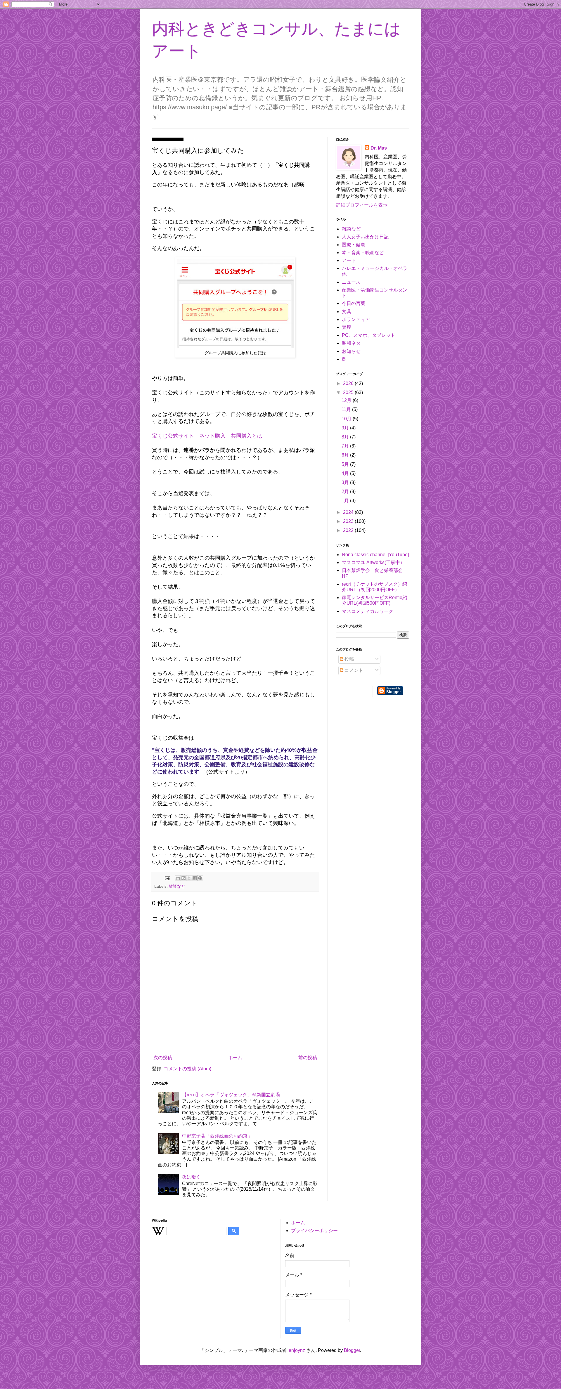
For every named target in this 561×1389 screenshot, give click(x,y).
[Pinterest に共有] (200, 878)
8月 (346, 436)
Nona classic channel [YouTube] (375, 554)
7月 (346, 445)
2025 (349, 392)
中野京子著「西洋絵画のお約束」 (217, 1135)
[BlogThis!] (183, 878)
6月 (346, 454)
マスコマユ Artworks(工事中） (373, 562)
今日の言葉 (353, 303)
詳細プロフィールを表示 (361, 204)
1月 (346, 500)
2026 (349, 383)
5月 (346, 464)
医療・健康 (353, 244)
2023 (349, 521)
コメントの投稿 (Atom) (187, 1068)
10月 (347, 418)
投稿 (348, 659)
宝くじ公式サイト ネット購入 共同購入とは (207, 436)
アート (349, 260)
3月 (346, 482)
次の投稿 (162, 1057)
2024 (349, 512)
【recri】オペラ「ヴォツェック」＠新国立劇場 (231, 1094)
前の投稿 (307, 1057)
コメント (353, 670)
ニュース (351, 282)
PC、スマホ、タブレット (368, 335)
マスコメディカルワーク (367, 611)
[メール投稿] (167, 877)
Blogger (352, 1350)
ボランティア (356, 319)
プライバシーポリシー (314, 1230)
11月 (347, 409)
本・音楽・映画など (363, 252)
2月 (346, 491)
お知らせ (351, 351)
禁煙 (346, 327)
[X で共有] (189, 878)
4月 (346, 473)
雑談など (177, 886)
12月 (347, 400)
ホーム (235, 1057)
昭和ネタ (351, 343)
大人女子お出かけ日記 (365, 236)
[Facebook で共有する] (195, 878)
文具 (346, 311)
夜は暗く (191, 1176)
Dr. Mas (378, 147)
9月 (346, 427)
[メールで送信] (178, 878)
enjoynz (297, 1350)
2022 (349, 530)
